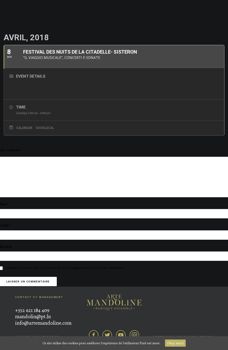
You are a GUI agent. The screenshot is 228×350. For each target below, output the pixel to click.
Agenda (21, 14)
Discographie (65, 14)
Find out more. (150, 343)
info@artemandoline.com (43, 322)
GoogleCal (45, 128)
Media (183, 14)
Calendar (24, 128)
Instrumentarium (207, 14)
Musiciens (40, 14)
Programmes (163, 14)
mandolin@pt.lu (33, 316)
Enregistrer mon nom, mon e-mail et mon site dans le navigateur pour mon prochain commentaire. (65, 268)
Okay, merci (175, 343)
